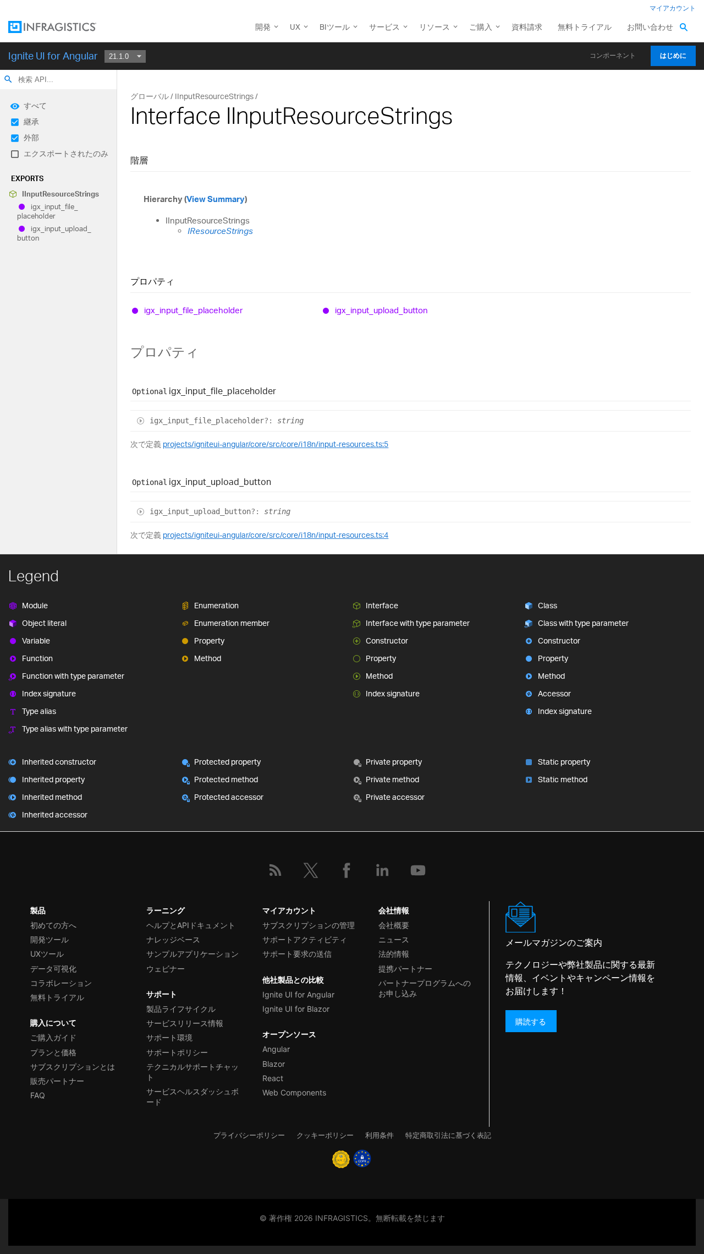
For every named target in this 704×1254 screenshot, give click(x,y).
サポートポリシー (177, 1052)
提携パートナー (405, 968)
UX (295, 26)
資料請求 (527, 26)
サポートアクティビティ (304, 939)
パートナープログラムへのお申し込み (424, 988)
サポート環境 (169, 1037)
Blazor (273, 1063)
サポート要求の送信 (297, 953)
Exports (27, 178)
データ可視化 (53, 968)
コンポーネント (613, 55)
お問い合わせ (650, 26)
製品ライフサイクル (181, 1008)
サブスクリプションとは (72, 1066)
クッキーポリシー (325, 1135)
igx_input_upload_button (54, 233)
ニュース (393, 939)
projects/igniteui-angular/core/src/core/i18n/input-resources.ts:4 (275, 534)
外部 (31, 137)
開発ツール (49, 939)
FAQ (37, 1095)
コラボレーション (61, 983)
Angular (276, 1049)
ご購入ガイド (53, 1037)
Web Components (294, 1092)
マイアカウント (673, 8)
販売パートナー (57, 1081)
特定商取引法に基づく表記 (448, 1135)
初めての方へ (53, 925)
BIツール (335, 26)
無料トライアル (585, 26)
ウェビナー (165, 968)
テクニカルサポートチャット (192, 1072)
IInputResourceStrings (60, 193)
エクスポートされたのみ (66, 153)
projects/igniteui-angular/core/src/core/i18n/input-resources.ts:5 (275, 444)
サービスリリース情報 (184, 1023)
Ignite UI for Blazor (295, 1008)
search (8, 79)
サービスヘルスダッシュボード (192, 1096)
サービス (384, 26)
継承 (31, 121)
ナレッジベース (173, 939)
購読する (530, 1021)
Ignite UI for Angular (53, 56)
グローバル (149, 96)
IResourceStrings (220, 231)
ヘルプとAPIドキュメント (190, 925)
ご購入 (480, 26)
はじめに (673, 55)
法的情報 (393, 953)
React (272, 1078)
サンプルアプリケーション (192, 953)
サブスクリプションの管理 (308, 925)
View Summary (215, 199)
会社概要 (393, 925)
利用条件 (379, 1135)
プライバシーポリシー (249, 1135)
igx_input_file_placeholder (47, 211)
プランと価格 (53, 1052)
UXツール (47, 953)
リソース (434, 26)
